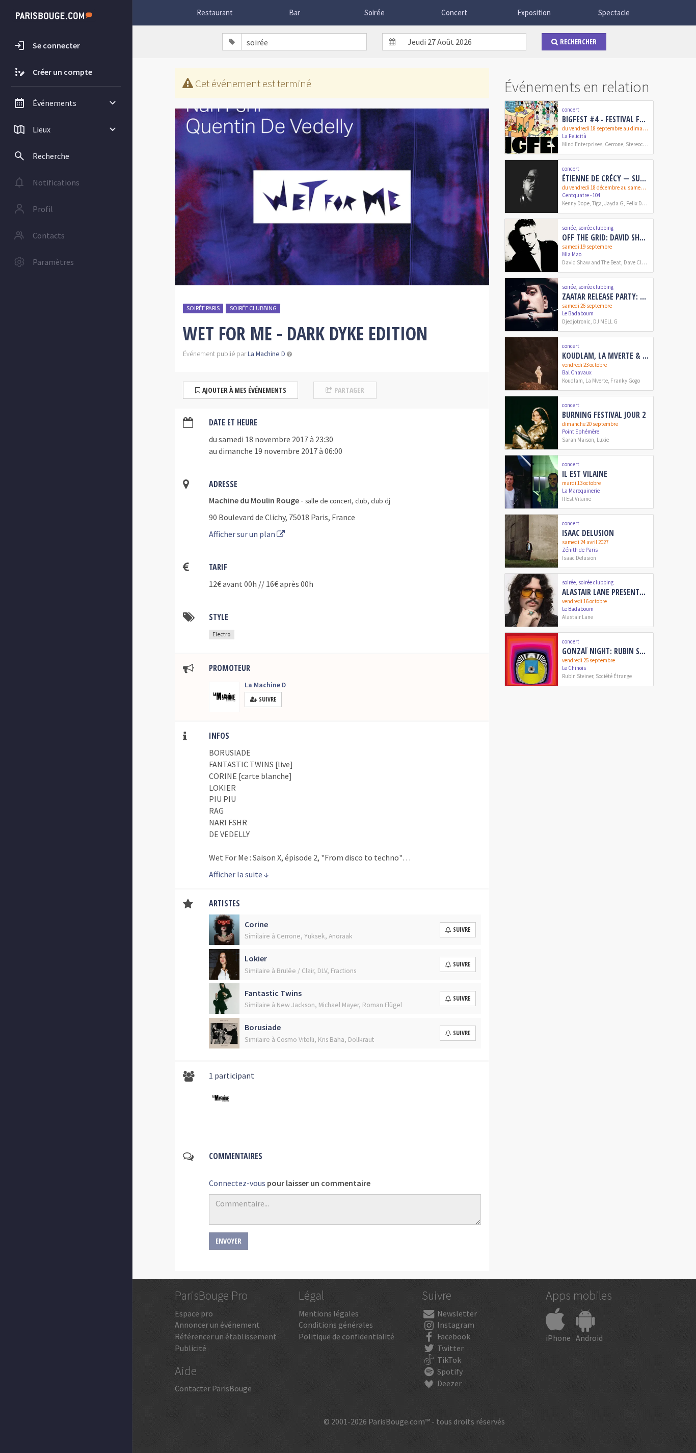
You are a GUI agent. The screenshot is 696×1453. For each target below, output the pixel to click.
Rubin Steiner (577, 676)
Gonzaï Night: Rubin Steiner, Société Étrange (605, 651)
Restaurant (215, 12)
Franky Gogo (625, 380)
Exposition (534, 12)
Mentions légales (329, 1313)
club (361, 501)
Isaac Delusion (588, 533)
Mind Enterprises (582, 144)
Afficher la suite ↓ (239, 874)
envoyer (229, 1241)
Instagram (455, 1325)
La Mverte (596, 380)
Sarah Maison (578, 439)
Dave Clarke (638, 262)
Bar (294, 12)
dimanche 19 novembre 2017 (268, 451)
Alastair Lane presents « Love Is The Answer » (605, 592)
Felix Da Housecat (647, 203)
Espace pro (194, 1313)
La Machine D (266, 353)
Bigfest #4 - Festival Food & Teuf (605, 119)
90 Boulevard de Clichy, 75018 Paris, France (282, 517)
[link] (579, 127)
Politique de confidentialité (346, 1336)
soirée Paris (203, 308)
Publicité (190, 1348)
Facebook (453, 1336)
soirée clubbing (253, 308)
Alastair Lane (577, 617)
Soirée (374, 12)
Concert (454, 12)
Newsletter (456, 1313)
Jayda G (614, 203)
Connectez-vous (237, 1183)
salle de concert (328, 501)
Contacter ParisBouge (213, 1388)
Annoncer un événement (217, 1325)
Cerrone (614, 144)
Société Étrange (614, 676)
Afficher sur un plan (243, 534)
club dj (380, 501)
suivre (461, 929)
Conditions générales (336, 1325)
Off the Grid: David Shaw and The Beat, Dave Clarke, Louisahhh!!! (605, 237)
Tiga (597, 203)
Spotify (449, 1371)
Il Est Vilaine (584, 474)
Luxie (603, 439)
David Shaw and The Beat (591, 262)
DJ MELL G (605, 321)
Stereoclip (638, 144)
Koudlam (572, 380)
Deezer (449, 1383)
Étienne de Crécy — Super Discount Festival (605, 178)
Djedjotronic (576, 321)
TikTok (448, 1360)
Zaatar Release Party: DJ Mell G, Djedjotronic (605, 296)
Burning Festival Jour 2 (604, 415)
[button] (289, 353)
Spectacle (614, 12)
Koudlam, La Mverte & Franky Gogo (605, 356)
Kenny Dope (576, 203)
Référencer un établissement (226, 1336)
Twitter (450, 1348)
